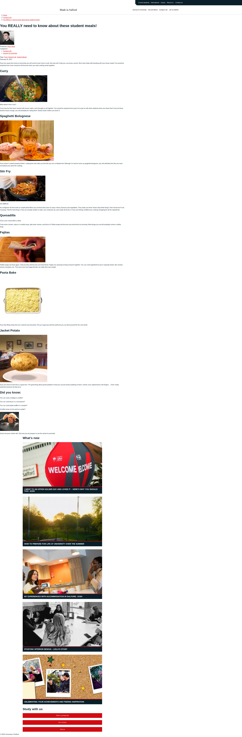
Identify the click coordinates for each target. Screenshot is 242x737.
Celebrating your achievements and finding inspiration (54, 702)
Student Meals (22, 57)
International (155, 2)
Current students (143, 2)
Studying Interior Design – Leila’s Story (45, 649)
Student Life (12, 57)
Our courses (62, 722)
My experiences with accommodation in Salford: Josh (53, 596)
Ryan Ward (11, 46)
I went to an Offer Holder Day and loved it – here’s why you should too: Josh (60, 490)
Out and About (153, 10)
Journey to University (139, 10)
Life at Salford (173, 10)
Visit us (62, 729)
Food (5, 57)
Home (5, 15)
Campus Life (163, 10)
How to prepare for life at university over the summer (54, 544)
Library (163, 2)
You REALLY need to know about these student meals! (21, 20)
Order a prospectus (62, 715)
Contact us (179, 2)
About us (170, 2)
